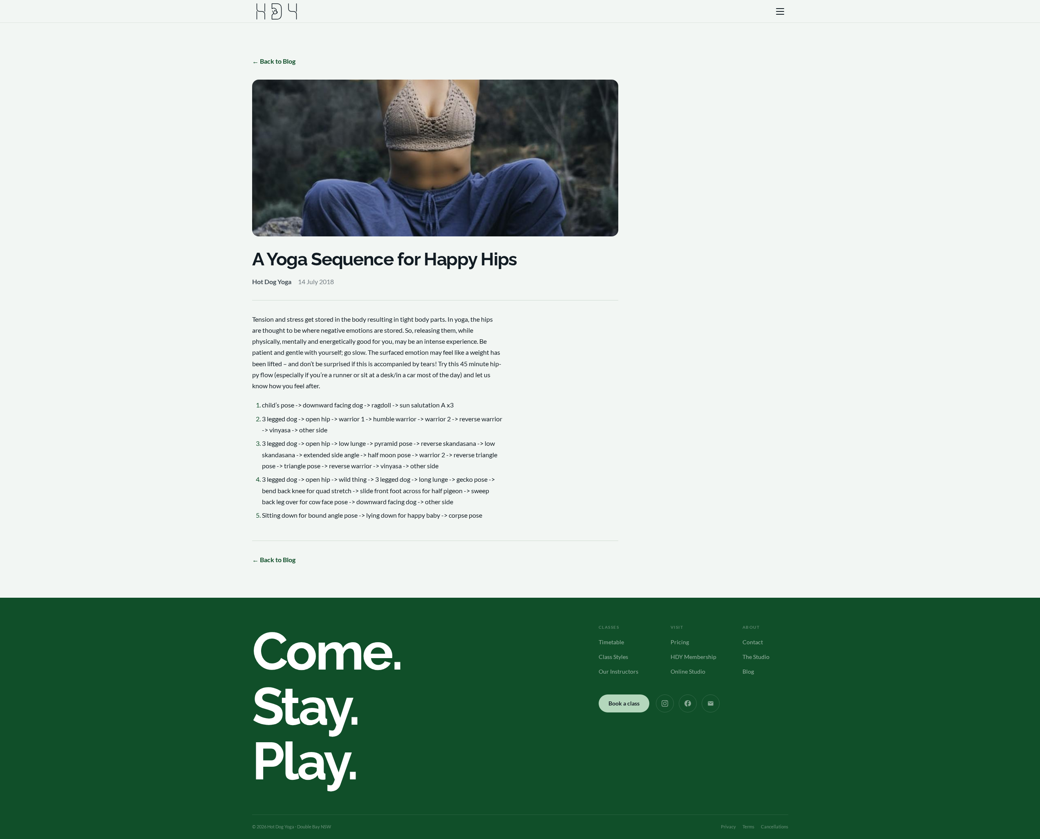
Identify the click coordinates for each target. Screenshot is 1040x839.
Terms (748, 826)
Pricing (680, 642)
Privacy (728, 826)
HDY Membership (693, 656)
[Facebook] (688, 703)
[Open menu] (781, 11)
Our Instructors (618, 671)
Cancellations (774, 826)
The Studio (756, 656)
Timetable (611, 642)
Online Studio (688, 671)
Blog (748, 671)
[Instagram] (665, 703)
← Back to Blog (273, 61)
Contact (753, 642)
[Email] (711, 703)
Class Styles (613, 656)
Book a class (624, 703)
